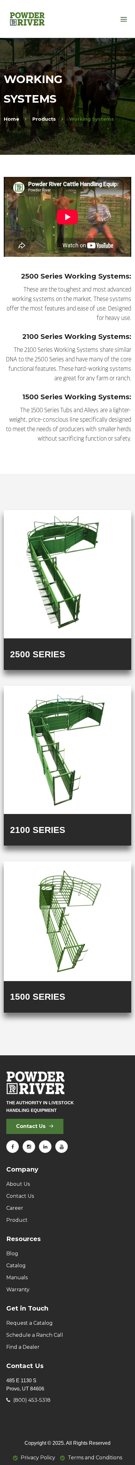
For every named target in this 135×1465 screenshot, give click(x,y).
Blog (12, 1254)
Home (11, 119)
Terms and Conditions (95, 1458)
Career (14, 1208)
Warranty (18, 1290)
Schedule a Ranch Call (34, 1335)
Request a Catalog (29, 1323)
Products (44, 119)
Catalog (16, 1266)
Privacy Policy (38, 1458)
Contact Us (31, 1126)
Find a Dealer (23, 1347)
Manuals (17, 1278)
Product (17, 1220)
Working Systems (91, 119)
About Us (18, 1184)
